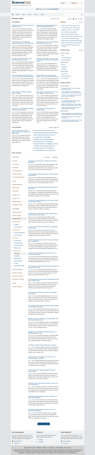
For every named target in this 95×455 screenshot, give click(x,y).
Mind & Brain (15, 188)
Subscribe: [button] (74, 3)
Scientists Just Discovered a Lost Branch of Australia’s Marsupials (42, 161)
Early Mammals (18, 261)
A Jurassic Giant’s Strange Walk (42, 137)
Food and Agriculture (66, 57)
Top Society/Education (18, 177)
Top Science (15, 164)
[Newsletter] (81, 3)
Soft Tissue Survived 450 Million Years (44, 130)
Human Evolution (18, 245)
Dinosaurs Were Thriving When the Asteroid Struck (46, 109)
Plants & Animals (16, 212)
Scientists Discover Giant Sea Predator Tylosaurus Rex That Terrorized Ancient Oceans (42, 214)
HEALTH (14, 181)
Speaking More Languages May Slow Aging (71, 40)
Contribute (38, 447)
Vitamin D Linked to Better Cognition (69, 34)
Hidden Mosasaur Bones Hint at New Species (46, 133)
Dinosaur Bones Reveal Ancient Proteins (44, 135)
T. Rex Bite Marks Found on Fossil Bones (44, 150)
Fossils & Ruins (16, 218)
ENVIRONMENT (15, 209)
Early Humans (18, 227)
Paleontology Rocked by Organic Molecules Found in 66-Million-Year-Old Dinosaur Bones (72, 114)
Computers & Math (17, 205)
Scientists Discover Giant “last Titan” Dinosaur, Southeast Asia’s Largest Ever (43, 240)
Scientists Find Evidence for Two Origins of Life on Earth (71, 117)
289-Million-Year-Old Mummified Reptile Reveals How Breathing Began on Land (42, 332)
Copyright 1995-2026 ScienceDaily (21, 450)
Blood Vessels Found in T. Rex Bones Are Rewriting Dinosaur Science (48, 42)
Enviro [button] (29, 14)
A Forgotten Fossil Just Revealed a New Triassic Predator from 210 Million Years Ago (43, 306)
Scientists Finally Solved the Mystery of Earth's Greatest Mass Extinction (47, 25)
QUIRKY (14, 283)
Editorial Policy (59, 447)
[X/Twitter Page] (69, 3)
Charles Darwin (18, 243)
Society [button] (36, 14)
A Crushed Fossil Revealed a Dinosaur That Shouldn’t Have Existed (42, 293)
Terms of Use (68, 447)
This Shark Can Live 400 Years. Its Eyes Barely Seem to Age (70, 88)
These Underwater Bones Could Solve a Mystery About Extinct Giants (70, 108)
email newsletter (54, 9)
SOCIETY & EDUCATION (17, 269)
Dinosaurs (17, 253)
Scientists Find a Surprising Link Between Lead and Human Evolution (23, 109)
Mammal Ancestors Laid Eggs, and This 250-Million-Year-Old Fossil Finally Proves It (43, 319)
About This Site (27, 447)
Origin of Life (17, 248)
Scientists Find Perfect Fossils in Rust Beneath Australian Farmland (22, 59)
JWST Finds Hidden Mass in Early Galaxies (71, 42)
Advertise (45, 447)
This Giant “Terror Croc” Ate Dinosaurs (44, 148)
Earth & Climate (16, 215)
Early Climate (17, 258)
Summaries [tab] (47, 157)
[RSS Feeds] (78, 3)
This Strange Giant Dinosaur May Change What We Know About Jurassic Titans (43, 279)
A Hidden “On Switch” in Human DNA (70, 30)
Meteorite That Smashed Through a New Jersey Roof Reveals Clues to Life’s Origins (71, 104)
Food (62, 55)
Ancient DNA (17, 240)
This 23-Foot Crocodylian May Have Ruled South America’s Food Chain (71, 95)
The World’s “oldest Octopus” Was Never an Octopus (42, 345)
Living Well (15, 191)
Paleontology (16, 251)
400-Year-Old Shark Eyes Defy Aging (70, 38)
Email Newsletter (18, 441)
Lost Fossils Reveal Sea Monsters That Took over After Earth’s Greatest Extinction (23, 75)
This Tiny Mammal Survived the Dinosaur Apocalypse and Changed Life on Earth (43, 266)
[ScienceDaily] (21, 2)
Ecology (63, 64)
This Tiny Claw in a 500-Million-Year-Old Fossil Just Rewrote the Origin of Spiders (41, 357)
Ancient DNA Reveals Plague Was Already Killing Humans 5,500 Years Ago (22, 42)
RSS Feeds (16, 443)
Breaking (62, 22)
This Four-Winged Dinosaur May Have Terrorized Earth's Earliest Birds (43, 174)
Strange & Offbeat (17, 286)
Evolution (15, 238)
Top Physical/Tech (17, 171)
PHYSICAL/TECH (16, 195)
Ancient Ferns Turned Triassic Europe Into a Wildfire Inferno (23, 25)
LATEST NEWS (15, 157)
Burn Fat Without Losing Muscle (68, 32)
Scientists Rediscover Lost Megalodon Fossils (46, 144)
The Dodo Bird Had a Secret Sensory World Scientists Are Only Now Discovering (71, 120)
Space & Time (16, 198)
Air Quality (63, 69)
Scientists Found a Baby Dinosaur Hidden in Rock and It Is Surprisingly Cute (43, 383)
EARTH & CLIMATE (64, 62)
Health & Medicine (17, 184)
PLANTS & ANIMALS (64, 53)
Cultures (16, 224)
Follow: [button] (62, 3)
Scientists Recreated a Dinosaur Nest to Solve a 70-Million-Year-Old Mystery (42, 410)
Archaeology (16, 230)
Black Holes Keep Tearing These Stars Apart (71, 36)
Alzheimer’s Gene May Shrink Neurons (70, 25)
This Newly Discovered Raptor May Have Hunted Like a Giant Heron (43, 187)
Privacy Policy (51, 447)
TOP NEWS (14, 161)
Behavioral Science (65, 60)
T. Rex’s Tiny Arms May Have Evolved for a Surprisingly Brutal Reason (43, 227)
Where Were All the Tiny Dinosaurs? (43, 141)
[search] (81, 14)
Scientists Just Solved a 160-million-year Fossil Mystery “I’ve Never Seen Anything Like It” (47, 60)
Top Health (15, 167)
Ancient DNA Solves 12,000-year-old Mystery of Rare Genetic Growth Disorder (47, 75)
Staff (34, 447)
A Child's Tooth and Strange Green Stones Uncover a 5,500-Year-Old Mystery (42, 253)
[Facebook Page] (66, 3)
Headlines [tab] (55, 157)
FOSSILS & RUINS (64, 71)
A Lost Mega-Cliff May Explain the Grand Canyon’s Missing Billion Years (71, 101)
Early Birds (17, 256)
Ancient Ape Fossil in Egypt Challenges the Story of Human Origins (41, 370)
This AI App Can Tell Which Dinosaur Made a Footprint (21, 92)
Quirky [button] (42, 14)
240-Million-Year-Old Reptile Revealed (44, 139)
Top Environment (16, 174)
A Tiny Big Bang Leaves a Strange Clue (70, 27)
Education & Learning (18, 279)
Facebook (40, 439)
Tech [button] (23, 14)
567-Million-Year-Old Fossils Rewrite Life (44, 146)
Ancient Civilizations (19, 232)
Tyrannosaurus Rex (19, 266)
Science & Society (17, 273)
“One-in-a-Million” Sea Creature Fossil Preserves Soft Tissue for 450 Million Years (21, 132)
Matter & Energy (16, 201)
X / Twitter (40, 442)
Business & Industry (17, 276)
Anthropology (16, 222)
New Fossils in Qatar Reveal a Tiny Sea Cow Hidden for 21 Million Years (47, 92)
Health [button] (17, 14)
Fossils (16, 263)
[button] (69, 19)
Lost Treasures (18, 235)
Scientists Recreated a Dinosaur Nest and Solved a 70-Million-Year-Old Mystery (42, 396)
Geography (64, 67)
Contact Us (65, 443)
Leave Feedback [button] (67, 441)
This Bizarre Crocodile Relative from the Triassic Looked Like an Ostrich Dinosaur (43, 200)
